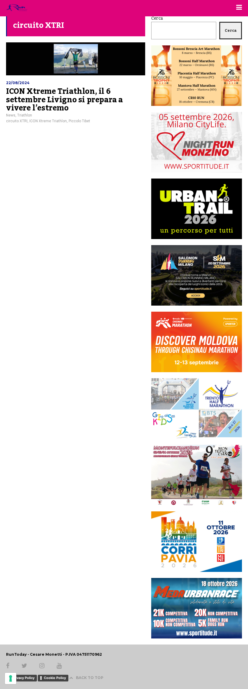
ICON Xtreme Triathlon (48, 121)
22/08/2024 (18, 82)
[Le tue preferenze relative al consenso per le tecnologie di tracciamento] (10, 678)
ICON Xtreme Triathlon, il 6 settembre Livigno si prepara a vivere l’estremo (64, 100)
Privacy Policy (23, 678)
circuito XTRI (17, 121)
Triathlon (24, 115)
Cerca (157, 18)
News (10, 115)
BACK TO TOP (89, 677)
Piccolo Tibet (79, 121)
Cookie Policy (55, 678)
